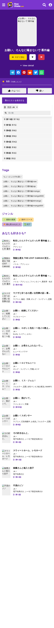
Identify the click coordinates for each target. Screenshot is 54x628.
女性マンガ (31, 386)
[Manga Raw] (16, 5)
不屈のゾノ (18, 485)
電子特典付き (18, 439)
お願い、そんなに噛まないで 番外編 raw (20, 181)
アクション (17, 247)
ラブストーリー (19, 317)
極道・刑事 (25, 299)
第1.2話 (18, 494)
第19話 (18, 249)
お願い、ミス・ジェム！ (24, 380)
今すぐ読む (20, 57)
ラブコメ (16, 299)
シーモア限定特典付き (34, 439)
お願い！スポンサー (22, 415)
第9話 (18, 372)
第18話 (18, 424)
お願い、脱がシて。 (22, 398)
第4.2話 (18, 459)
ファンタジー (35, 281)
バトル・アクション (21, 264)
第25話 (18, 337)
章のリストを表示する (14, 100)
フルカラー (17, 386)
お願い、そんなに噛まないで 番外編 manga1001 (23, 205)
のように (15, 90)
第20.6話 (19, 285)
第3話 (18, 354)
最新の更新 (9, 219)
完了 (27, 224)
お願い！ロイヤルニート (24, 362)
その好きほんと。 (21, 433)
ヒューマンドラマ (20, 351)
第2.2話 (18, 442)
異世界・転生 (47, 281)
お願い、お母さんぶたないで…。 (28, 345)
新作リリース (25, 219)
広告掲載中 (25, 421)
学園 (32, 369)
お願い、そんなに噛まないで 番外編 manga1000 (23, 196)
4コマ (37, 369)
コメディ (22, 334)
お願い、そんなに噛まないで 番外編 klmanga (22, 200)
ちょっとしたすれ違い (12, 176)
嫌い (41, 90)
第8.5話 (18, 302)
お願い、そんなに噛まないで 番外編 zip (19, 186)
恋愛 (50, 299)
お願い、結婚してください (25, 310)
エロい (29, 334)
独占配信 (40, 386)
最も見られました (12, 224)
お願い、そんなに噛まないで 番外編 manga (21, 191)
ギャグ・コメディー (39, 299)
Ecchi (15, 334)
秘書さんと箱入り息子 (23, 467)
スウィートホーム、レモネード (27, 450)
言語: (11, 107)
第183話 (19, 407)
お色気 (33, 421)
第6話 (18, 319)
